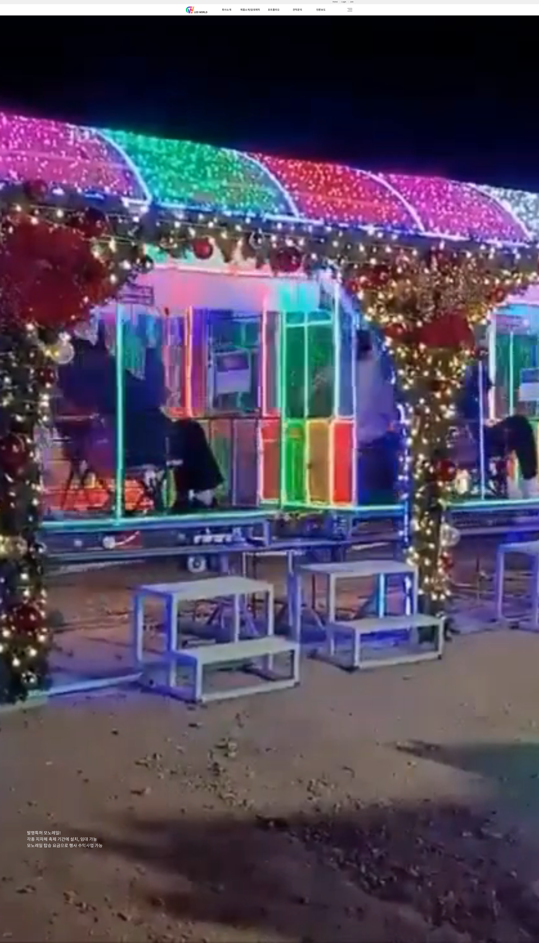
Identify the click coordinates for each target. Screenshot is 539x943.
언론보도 (321, 9)
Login (344, 2)
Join (351, 2)
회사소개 (226, 9)
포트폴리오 (274, 9)
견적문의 (297, 9)
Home (335, 2)
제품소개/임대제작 (250, 9)
